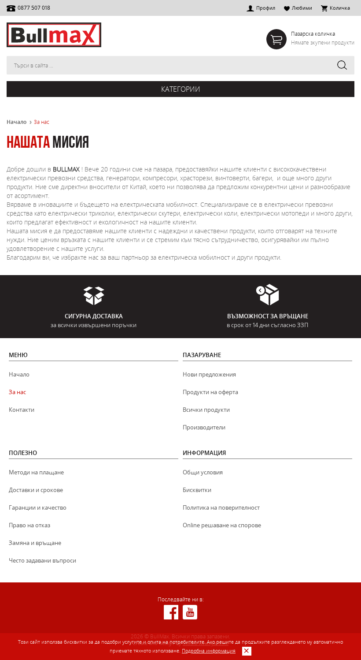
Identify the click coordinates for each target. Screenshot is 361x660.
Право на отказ (29, 525)
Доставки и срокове (36, 490)
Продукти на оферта (210, 392)
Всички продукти (206, 410)
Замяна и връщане (35, 543)
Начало (16, 122)
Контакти (21, 410)
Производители (204, 427)
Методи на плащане (36, 472)
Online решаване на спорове (222, 525)
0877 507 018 (34, 7)
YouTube (190, 612)
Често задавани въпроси (42, 560)
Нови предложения (209, 374)
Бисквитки (197, 490)
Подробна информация (209, 650)
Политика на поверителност (221, 507)
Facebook (171, 612)
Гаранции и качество (37, 507)
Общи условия (203, 472)
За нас (17, 392)
